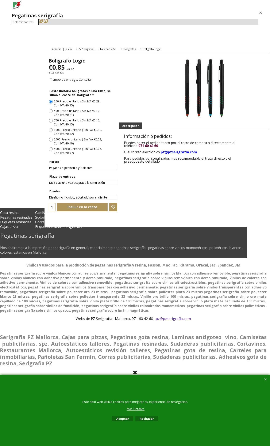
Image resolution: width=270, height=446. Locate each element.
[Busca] (41, 21)
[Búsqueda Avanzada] (46, 21)
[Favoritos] (113, 207)
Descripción (130, 126)
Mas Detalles (135, 409)
